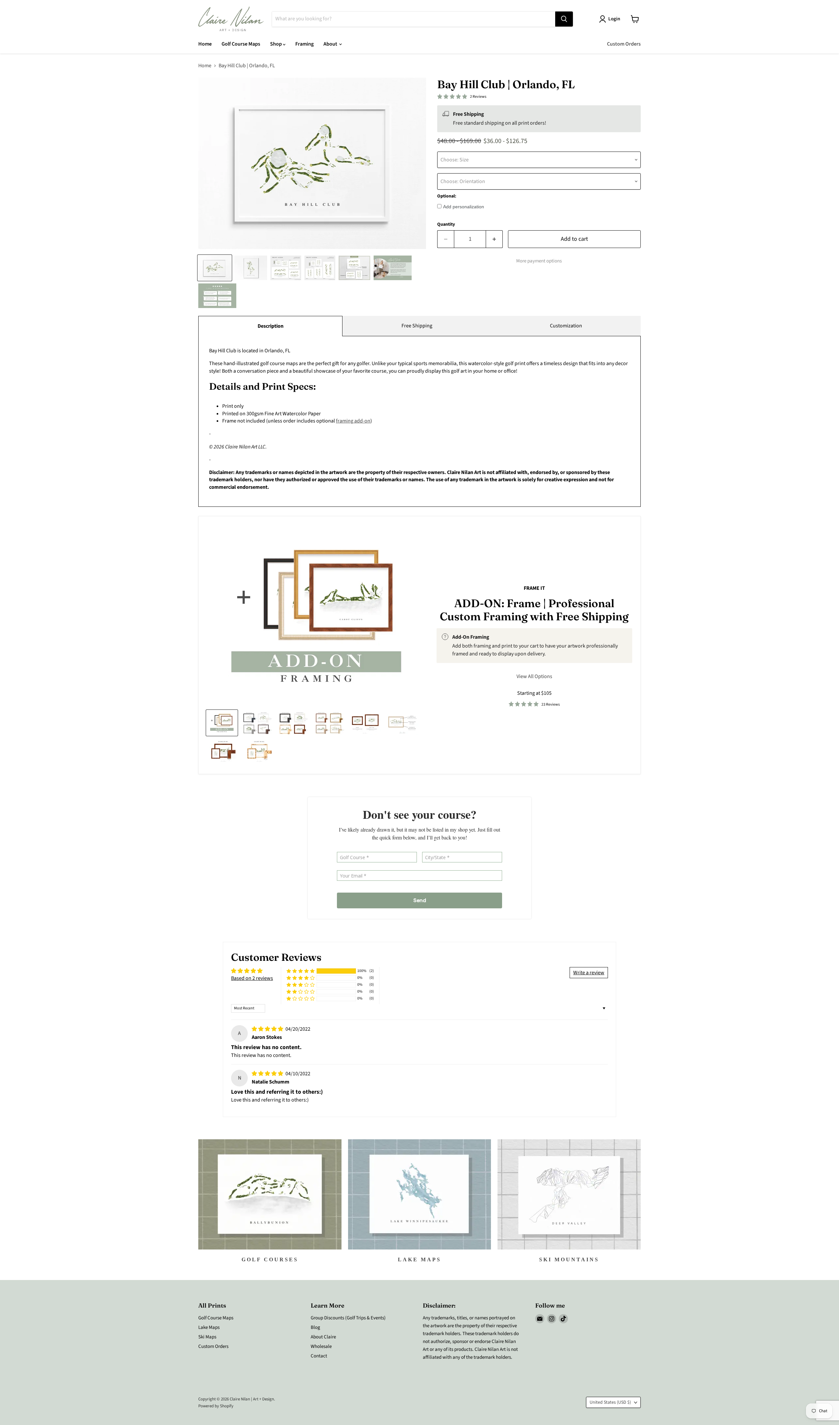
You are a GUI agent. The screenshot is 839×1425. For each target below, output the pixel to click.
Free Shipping (416, 325)
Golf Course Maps (241, 44)
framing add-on (353, 420)
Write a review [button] (588, 972)
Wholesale (321, 1346)
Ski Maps (207, 1336)
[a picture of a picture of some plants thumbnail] (402, 723)
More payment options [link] (539, 261)
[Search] (564, 19)
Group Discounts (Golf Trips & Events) (348, 1317)
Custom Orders (624, 44)
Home (205, 44)
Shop (276, 44)
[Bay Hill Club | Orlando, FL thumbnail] (215, 268)
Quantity (446, 224)
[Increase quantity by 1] (494, 239)
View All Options (534, 676)
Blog (315, 1327)
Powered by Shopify (215, 1406)
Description (270, 326)
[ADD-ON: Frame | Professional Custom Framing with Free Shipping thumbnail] (222, 723)
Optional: (446, 196)
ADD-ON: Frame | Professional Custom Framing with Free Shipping (534, 609)
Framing (304, 44)
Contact (319, 1356)
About (330, 44)
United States (610, 1402)
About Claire (323, 1336)
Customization (566, 325)
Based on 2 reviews (252, 978)
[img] (268, 1029)
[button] (300, 971)
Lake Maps (209, 1327)
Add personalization (463, 206)
